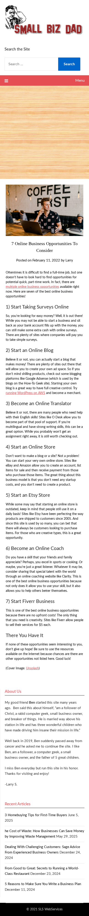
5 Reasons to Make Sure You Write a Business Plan (43, 884)
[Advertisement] (44, 132)
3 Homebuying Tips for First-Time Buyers (36, 815)
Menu (80, 80)
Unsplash (32, 668)
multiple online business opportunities (32, 287)
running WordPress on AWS (25, 393)
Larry (69, 260)
